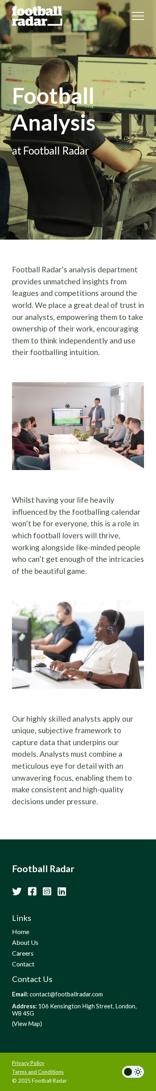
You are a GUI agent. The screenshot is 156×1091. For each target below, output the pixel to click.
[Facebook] (32, 891)
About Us (25, 942)
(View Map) (27, 1023)
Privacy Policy (28, 1063)
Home (20, 931)
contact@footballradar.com (66, 994)
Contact (23, 964)
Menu (138, 16)
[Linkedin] (61, 891)
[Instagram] (47, 891)
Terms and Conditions (38, 1072)
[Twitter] (17, 891)
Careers (23, 953)
